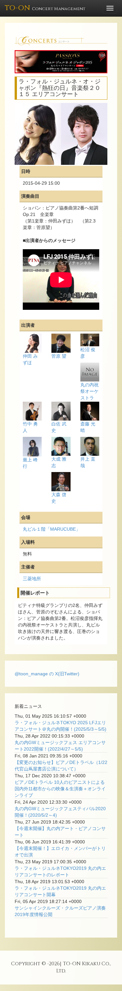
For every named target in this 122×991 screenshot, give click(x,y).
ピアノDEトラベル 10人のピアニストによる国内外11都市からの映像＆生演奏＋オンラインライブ (60, 789)
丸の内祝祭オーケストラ (89, 391)
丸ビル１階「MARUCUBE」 (51, 529)
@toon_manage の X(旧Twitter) (47, 673)
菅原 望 (58, 356)
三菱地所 (32, 578)
